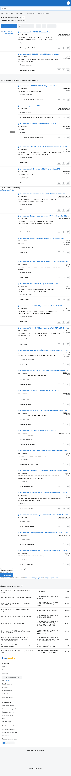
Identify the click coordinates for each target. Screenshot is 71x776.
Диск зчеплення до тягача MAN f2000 (13, 623)
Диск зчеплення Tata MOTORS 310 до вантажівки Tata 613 (17, 651)
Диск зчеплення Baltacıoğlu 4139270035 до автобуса (37, 430)
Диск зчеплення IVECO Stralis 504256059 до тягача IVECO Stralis (41, 238)
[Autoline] (2, 13)
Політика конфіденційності (10, 709)
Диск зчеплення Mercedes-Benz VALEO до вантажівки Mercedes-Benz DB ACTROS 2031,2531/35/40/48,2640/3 (14, 639)
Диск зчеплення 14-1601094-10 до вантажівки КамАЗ (37, 124)
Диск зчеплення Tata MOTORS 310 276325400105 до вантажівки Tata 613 (44, 410)
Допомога (5, 670)
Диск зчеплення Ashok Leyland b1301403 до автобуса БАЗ (39, 169)
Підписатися (7, 575)
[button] (68, 3)
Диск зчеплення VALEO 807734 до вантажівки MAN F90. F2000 (40, 306)
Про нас (4, 666)
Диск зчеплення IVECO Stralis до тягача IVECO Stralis (16, 610)
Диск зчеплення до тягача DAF (29, 106)
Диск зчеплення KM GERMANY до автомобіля (16, 616)
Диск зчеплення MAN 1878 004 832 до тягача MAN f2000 (38, 283)
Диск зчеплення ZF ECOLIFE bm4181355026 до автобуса (38, 54)
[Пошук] (68, 8)
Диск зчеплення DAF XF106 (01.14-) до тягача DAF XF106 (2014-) (15, 603)
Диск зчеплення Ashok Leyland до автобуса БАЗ (16, 597)
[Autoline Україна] (12, 3)
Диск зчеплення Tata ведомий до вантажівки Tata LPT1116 (39, 390)
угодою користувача (51, 578)
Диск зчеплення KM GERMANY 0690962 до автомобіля (37, 86)
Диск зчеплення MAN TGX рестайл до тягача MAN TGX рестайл (15, 631)
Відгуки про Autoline (8, 715)
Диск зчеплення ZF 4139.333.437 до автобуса (34, 32)
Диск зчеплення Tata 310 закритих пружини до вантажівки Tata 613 (15, 645)
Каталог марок (6, 721)
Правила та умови (8, 705)
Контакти (5, 673)
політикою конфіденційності (34, 578)
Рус (7, 680)
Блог (3, 718)
